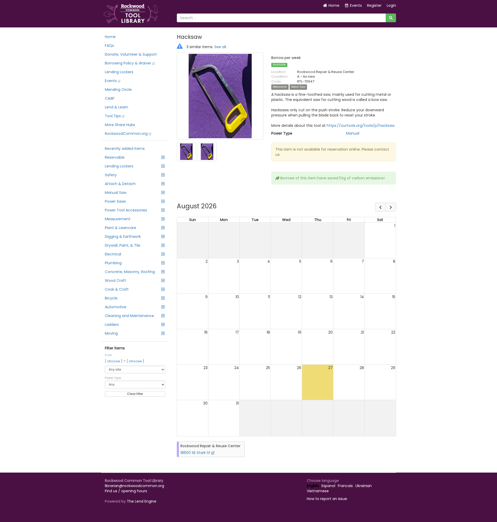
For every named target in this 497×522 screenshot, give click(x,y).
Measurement (117, 219)
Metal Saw (298, 87)
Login (391, 5)
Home (333, 5)
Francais (345, 485)
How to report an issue (327, 498)
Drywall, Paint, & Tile (122, 245)
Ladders (112, 324)
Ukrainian (363, 485)
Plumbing (113, 263)
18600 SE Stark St (195, 452)
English (313, 485)
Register (374, 5)
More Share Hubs (120, 124)
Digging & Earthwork (123, 236)
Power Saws (115, 201)
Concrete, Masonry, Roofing (130, 271)
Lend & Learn (116, 107)
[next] (390, 207)
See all (220, 46)
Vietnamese (318, 491)
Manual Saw (115, 192)
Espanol (328, 485)
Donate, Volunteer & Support (131, 54)
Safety (111, 175)
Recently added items (125, 148)
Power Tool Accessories (126, 210)
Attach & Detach (120, 183)
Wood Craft (115, 280)
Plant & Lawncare (120, 227)
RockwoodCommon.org (127, 133)
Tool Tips (113, 116)
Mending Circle (118, 89)
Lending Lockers (119, 72)
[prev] (380, 207)
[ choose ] (114, 361)
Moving (111, 333)
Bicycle (111, 298)
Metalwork (280, 87)
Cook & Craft (117, 289)
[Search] (391, 17)
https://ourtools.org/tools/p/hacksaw (360, 125)
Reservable (115, 157)
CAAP (109, 98)
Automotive (115, 307)
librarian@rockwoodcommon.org (134, 485)
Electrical (113, 254)
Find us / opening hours (126, 491)
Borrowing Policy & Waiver (128, 63)
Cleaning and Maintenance (129, 315)
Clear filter (135, 394)
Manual (352, 133)
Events (111, 80)
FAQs (109, 45)
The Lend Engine (141, 501)
